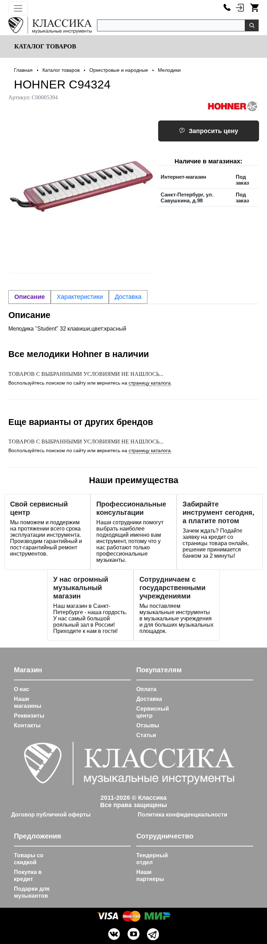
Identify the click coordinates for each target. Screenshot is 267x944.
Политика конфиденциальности (182, 815)
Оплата (146, 689)
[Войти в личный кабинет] (240, 7)
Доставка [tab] (128, 296)
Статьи (146, 735)
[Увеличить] (81, 186)
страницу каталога (150, 383)
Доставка (149, 699)
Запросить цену (213, 130)
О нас (21, 689)
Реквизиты (29, 716)
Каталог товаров (44, 46)
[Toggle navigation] (18, 8)
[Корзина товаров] (254, 7)
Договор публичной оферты (51, 815)
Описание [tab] (29, 296)
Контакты (27, 725)
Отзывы (147, 725)
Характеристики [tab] (80, 296)
